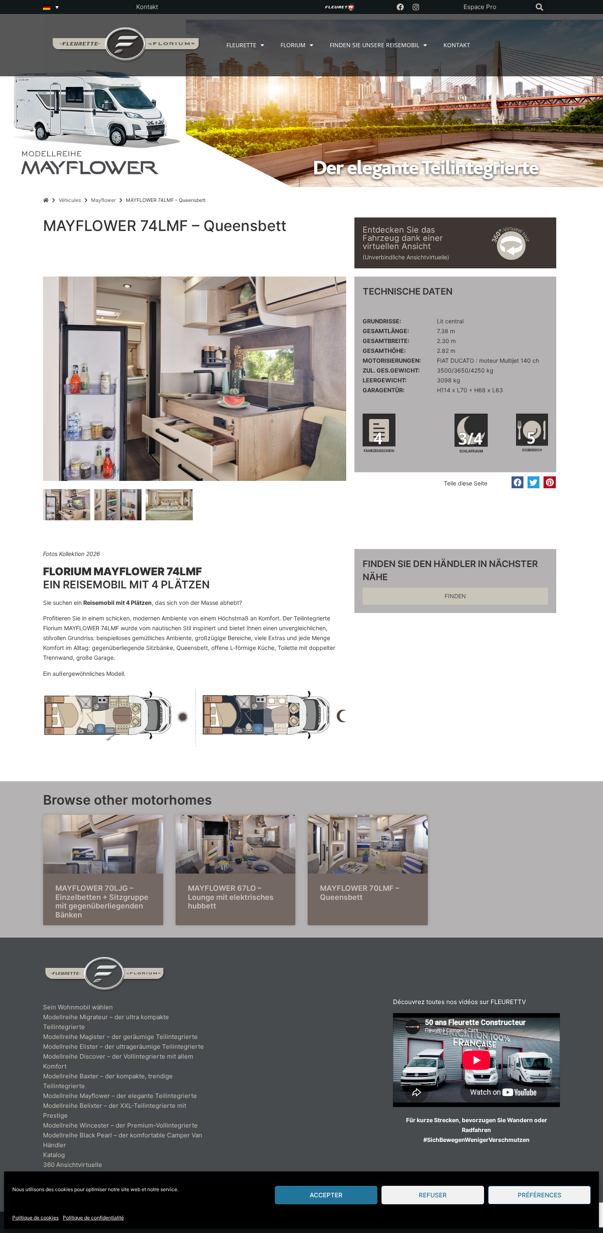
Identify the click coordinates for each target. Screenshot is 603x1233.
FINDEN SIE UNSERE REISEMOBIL (374, 45)
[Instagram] (416, 7)
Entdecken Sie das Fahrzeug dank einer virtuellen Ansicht (403, 238)
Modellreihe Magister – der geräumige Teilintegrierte (120, 1037)
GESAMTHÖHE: (384, 351)
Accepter (326, 1195)
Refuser (433, 1195)
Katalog (54, 1155)
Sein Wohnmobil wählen (78, 1007)
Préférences (540, 1195)
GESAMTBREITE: (386, 341)
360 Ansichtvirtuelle (72, 1165)
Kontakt (147, 7)
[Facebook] (400, 7)
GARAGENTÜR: (383, 390)
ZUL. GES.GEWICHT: (391, 370)
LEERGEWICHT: (385, 380)
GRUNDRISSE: (382, 321)
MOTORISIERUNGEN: (392, 361)
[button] (539, 7)
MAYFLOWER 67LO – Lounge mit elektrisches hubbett (231, 897)
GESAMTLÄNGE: (386, 331)
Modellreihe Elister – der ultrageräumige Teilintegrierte (123, 1046)
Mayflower (103, 200)
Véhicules (70, 200)
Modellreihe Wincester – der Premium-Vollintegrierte (120, 1125)
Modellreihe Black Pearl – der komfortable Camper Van (123, 1135)
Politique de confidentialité (93, 1218)
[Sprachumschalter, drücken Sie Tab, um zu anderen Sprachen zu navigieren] (51, 7)
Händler (54, 1145)
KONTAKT (456, 45)
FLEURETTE (241, 45)
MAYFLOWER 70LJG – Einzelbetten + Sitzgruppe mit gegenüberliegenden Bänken (101, 901)
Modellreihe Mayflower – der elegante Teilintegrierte (120, 1096)
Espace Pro (480, 7)
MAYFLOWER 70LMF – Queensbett (359, 892)
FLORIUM (293, 45)
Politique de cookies (35, 1218)
